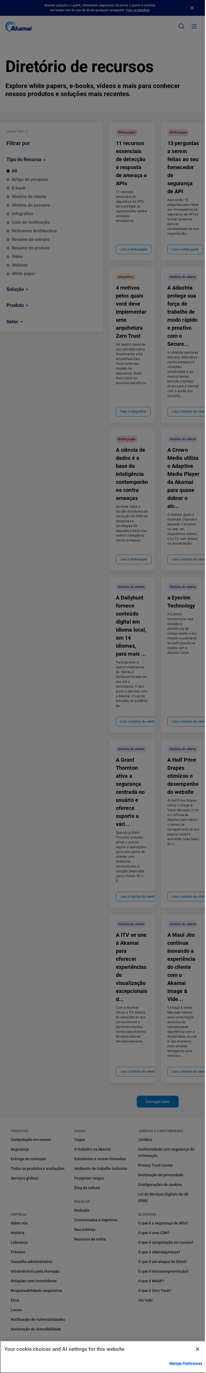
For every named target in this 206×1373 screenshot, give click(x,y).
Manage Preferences (185, 1363)
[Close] (197, 1349)
